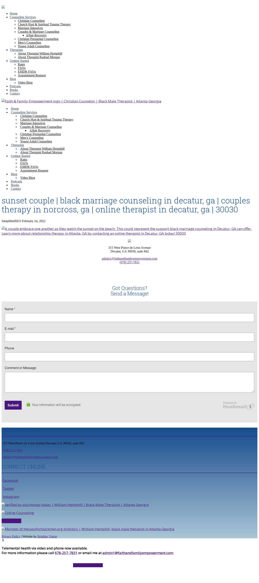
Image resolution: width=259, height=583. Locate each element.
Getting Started (19, 60)
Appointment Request (32, 75)
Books (14, 90)
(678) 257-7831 (130, 262)
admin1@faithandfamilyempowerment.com (129, 258)
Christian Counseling (31, 20)
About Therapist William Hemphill (40, 53)
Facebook (10, 480)
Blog (13, 79)
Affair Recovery (36, 35)
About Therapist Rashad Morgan (39, 57)
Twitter (8, 488)
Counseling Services (23, 17)
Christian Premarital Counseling (38, 39)
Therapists (16, 50)
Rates (21, 64)
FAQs (21, 68)
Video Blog (25, 82)
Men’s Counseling (29, 42)
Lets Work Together (88, 565)
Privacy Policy (11, 536)
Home (14, 13)
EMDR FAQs (27, 71)
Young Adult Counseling (34, 46)
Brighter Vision (47, 536)
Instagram (11, 496)
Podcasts (15, 86)
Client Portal (11, 521)
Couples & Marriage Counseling (38, 31)
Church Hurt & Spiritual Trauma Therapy (44, 24)
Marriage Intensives (30, 28)
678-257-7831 (66, 552)
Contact (15, 93)
